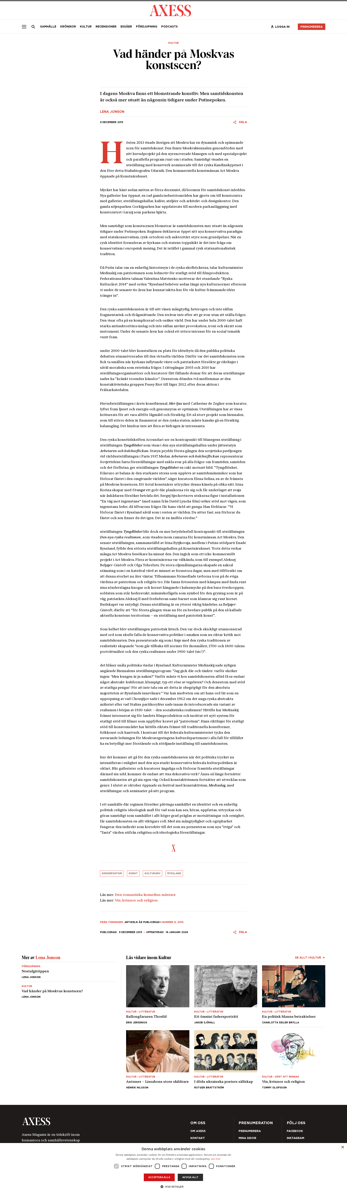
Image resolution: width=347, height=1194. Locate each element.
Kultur (86, 26)
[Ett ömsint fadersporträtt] (225, 994)
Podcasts (169, 26)
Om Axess (198, 1131)
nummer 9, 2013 (172, 922)
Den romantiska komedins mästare (145, 895)
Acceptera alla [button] (159, 1177)
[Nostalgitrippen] (69, 973)
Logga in (282, 26)
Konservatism (112, 873)
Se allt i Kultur (308, 957)
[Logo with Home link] (170, 10)
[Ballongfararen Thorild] (157, 994)
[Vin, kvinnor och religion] (293, 1059)
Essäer (126, 26)
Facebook (295, 1131)
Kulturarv (152, 873)
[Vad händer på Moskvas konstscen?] (69, 990)
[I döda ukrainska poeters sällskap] (225, 1059)
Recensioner (106, 26)
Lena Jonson (112, 111)
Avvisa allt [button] (190, 1177)
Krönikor (68, 26)
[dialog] (173, 1168)
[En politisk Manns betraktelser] (293, 994)
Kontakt (197, 1138)
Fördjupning (146, 26)
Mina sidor (247, 1138)
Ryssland (174, 873)
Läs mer (215, 1158)
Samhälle (48, 26)
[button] (173, 1186)
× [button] (342, 1147)
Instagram (295, 1138)
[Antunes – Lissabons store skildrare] (157, 1059)
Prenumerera (311, 26)
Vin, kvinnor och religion (136, 901)
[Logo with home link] (82, 1121)
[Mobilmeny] (24, 26)
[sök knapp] (33, 26)
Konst (133, 873)
